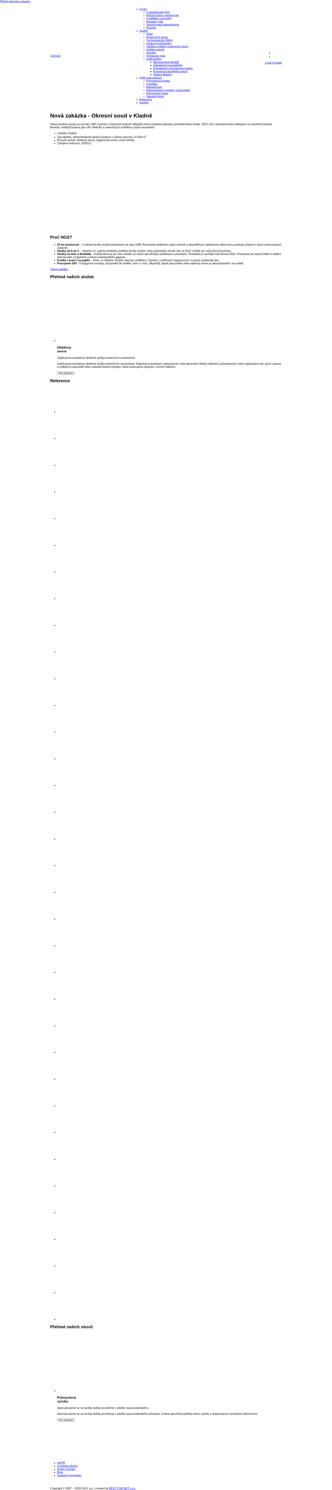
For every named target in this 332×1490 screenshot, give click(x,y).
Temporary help (155, 55)
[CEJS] (190, 1457)
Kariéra (143, 102)
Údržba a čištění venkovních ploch (167, 46)
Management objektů (166, 62)
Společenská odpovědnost (162, 24)
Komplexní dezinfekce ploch (170, 71)
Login (269, 62)
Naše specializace (150, 77)
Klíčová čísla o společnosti (162, 15)
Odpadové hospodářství (167, 65)
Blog (60, 1472)
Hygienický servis (157, 37)
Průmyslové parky (157, 93)
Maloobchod (154, 87)
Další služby (153, 59)
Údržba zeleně (155, 49)
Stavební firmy (155, 96)
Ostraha (151, 52)
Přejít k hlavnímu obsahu (15, 1)
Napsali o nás (154, 21)
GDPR (61, 1462)
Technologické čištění (159, 40)
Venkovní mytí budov (159, 43)
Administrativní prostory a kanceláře (168, 90)
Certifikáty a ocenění (158, 18)
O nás (143, 9)
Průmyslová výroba (158, 80)
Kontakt (277, 62)
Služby (143, 30)
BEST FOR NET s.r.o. (122, 1488)
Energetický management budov (173, 68)
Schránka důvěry (67, 1466)
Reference (145, 99)
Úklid (149, 34)
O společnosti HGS (158, 12)
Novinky (151, 27)
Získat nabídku (59, 269)
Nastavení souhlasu (69, 1475)
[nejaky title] (70, 1025)
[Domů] (55, 55)
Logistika (151, 84)
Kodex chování (66, 1469)
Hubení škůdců (162, 74)
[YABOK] (246, 1457)
